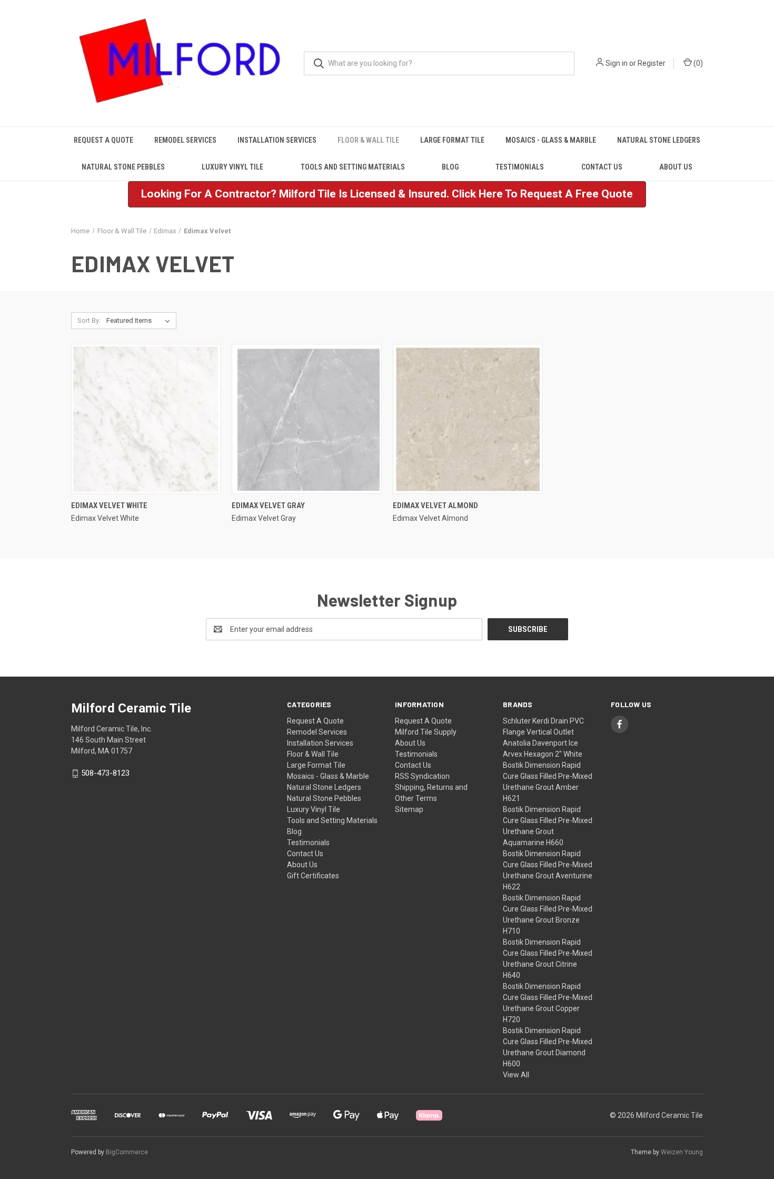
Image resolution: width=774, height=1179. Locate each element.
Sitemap (409, 809)
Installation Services (276, 140)
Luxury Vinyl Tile (232, 167)
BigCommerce (127, 1152)
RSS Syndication (422, 776)
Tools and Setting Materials (353, 167)
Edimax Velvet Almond (435, 505)
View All (516, 1075)
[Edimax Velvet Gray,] (306, 419)
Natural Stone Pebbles (123, 167)
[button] (387, 194)
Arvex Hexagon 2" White (542, 754)
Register (652, 63)
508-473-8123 (105, 773)
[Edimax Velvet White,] (146, 419)
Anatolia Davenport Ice (540, 743)
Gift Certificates (313, 875)
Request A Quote (103, 140)
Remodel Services (185, 140)
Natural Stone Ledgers (658, 140)
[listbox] (140, 321)
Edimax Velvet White (109, 505)
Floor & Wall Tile (368, 140)
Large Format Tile (452, 140)
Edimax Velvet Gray (268, 505)
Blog (450, 167)
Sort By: (89, 320)
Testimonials (519, 167)
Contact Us (601, 167)
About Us (675, 167)
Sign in (617, 63)
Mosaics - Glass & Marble (550, 140)
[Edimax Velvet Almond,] (467, 419)
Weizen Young (682, 1152)
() (697, 63)
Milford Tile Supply (426, 732)
